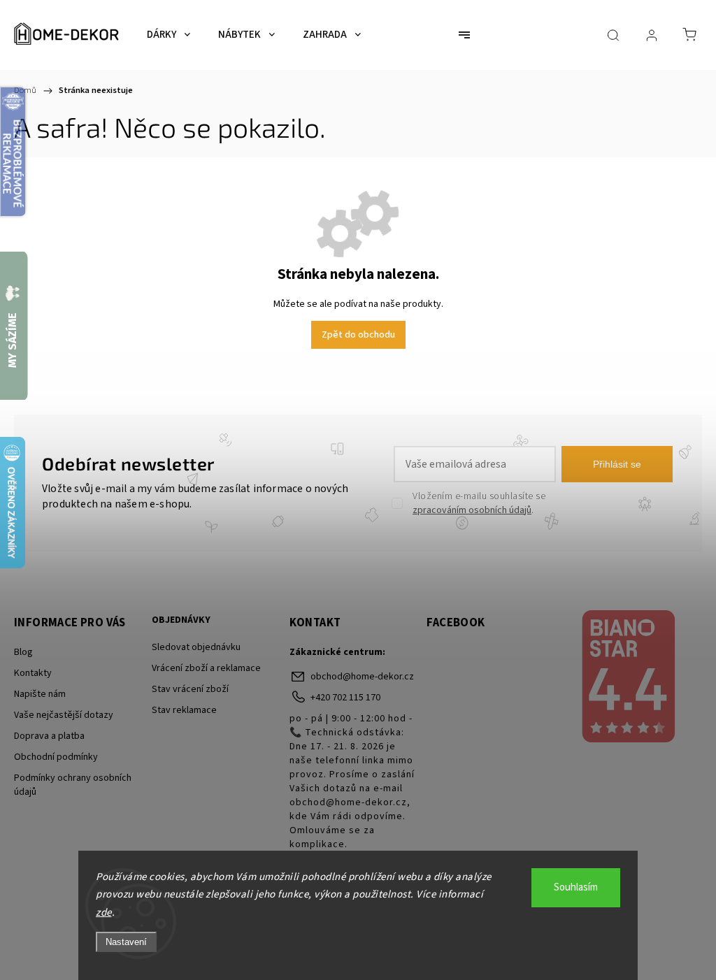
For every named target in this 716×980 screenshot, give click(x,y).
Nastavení (126, 942)
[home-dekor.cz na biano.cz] (628, 678)
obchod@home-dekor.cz (362, 677)
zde (104, 912)
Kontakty (33, 673)
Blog (23, 652)
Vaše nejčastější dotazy (63, 715)
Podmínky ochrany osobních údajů (72, 785)
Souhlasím (576, 887)
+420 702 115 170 (345, 698)
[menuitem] (168, 35)
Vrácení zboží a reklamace (206, 668)
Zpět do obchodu (358, 335)
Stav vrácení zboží (190, 689)
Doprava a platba (49, 736)
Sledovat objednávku (196, 647)
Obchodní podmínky (56, 757)
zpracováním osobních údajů (472, 510)
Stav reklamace (184, 710)
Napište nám (40, 694)
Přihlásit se (617, 464)
